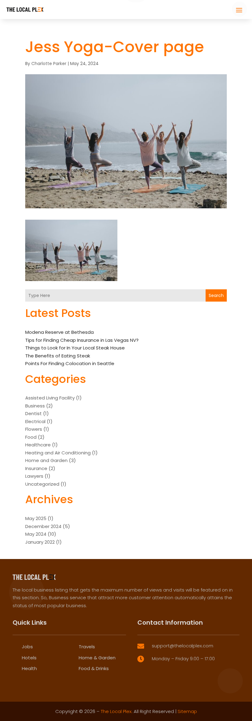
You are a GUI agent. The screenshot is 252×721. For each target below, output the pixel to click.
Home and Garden (46, 460)
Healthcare (38, 444)
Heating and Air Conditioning (58, 452)
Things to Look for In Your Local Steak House (75, 348)
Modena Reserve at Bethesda (59, 332)
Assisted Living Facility (50, 398)
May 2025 (35, 518)
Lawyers (34, 476)
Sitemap (187, 711)
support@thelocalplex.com (182, 645)
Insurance (36, 468)
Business (35, 406)
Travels (87, 646)
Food (31, 437)
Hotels (29, 657)
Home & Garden (97, 657)
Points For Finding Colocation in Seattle (69, 363)
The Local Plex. (116, 711)
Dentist (33, 413)
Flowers (33, 429)
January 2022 (40, 542)
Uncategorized (42, 484)
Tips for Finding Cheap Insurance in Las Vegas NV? (82, 340)
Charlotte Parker (48, 63)
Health (29, 668)
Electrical (35, 421)
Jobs (27, 646)
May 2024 (35, 534)
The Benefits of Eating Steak (57, 356)
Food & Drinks (94, 668)
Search (216, 295)
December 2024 (43, 526)
